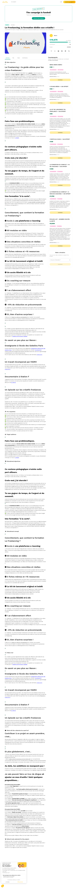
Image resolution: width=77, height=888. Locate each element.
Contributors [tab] (25, 57)
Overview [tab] (8, 57)
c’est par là (39, 354)
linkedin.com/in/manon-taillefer (19, 336)
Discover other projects (38, 18)
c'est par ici (7, 369)
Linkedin (17, 137)
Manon (55, 35)
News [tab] (19, 57)
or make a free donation (53, 60)
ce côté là (13, 382)
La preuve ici (38, 350)
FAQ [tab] (13, 57)
